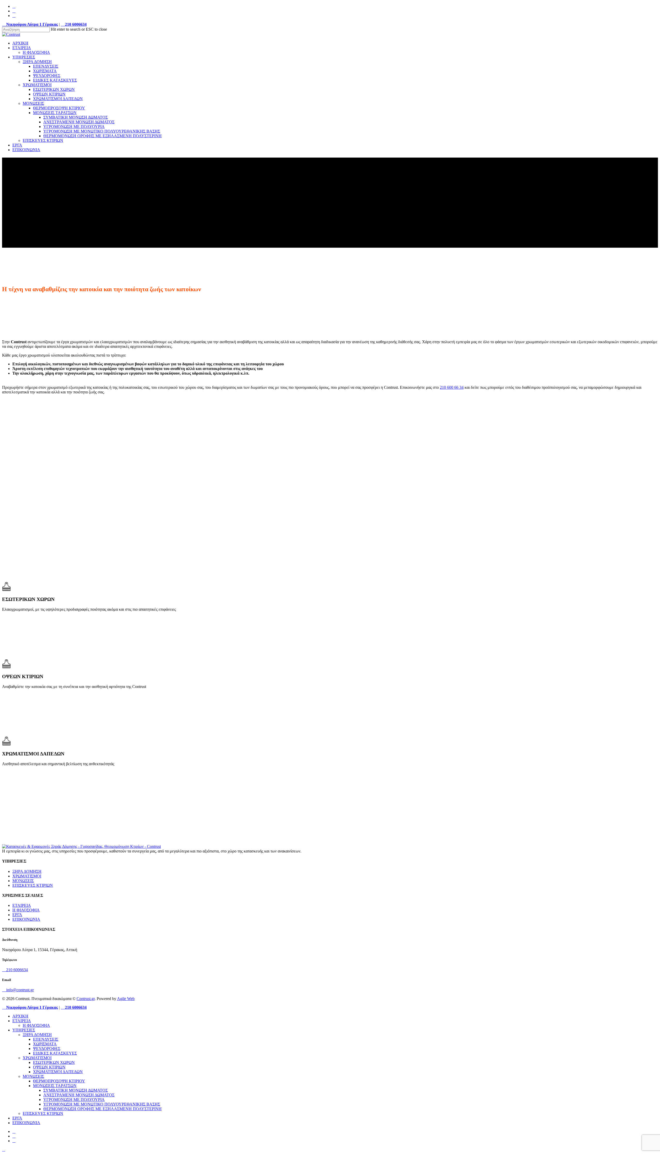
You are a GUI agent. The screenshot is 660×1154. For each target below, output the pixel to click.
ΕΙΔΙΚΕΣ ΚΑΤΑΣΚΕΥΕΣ (55, 1053)
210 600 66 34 (452, 387)
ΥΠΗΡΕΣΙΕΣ (23, 1030)
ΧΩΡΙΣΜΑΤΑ (45, 1044)
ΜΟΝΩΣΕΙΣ (23, 881)
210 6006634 (16, 970)
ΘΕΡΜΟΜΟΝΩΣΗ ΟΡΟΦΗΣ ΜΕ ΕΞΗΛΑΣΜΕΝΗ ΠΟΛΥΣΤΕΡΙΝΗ (102, 1109)
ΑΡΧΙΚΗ (20, 1016)
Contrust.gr (86, 998)
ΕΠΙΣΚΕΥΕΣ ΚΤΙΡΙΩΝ (32, 885)
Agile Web (126, 998)
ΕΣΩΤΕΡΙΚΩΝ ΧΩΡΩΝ (54, 1062)
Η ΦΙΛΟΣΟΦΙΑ (26, 910)
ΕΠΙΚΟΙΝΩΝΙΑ (26, 919)
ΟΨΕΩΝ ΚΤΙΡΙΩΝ (49, 1067)
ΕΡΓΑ (17, 914)
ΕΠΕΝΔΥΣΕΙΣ (45, 1039)
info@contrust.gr (19, 990)
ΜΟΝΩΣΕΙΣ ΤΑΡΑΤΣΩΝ (55, 1085)
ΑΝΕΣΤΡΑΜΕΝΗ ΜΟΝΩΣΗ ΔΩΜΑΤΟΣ (78, 1095)
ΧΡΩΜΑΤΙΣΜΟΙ (26, 876)
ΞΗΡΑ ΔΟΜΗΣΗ (27, 871)
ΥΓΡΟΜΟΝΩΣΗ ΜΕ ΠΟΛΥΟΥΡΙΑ (74, 1099)
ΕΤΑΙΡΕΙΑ (21, 905)
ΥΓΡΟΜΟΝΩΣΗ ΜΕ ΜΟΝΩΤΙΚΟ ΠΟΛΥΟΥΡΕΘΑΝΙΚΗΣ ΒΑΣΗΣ (101, 1104)
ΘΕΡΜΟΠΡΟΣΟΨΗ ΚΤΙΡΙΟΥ (59, 1081)
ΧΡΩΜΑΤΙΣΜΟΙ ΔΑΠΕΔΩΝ (58, 1072)
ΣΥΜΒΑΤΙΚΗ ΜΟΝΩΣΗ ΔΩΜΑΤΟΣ (75, 1090)
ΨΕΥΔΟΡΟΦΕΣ (46, 1048)
